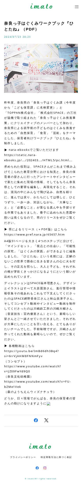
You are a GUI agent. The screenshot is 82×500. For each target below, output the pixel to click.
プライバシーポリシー (23, 457)
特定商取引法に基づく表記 (56, 457)
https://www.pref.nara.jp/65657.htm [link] (34, 234)
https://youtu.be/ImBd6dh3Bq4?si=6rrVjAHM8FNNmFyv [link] (31, 353)
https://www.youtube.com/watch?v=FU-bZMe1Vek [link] (37, 384)
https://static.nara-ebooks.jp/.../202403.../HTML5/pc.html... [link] (38, 157)
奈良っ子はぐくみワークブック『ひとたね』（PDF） (39, 26)
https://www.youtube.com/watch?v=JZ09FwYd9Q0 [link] (32, 368)
